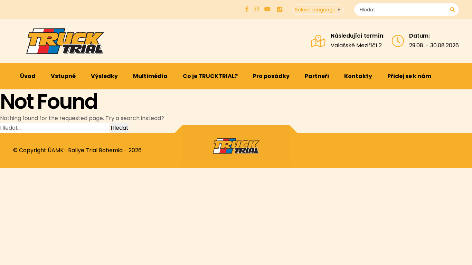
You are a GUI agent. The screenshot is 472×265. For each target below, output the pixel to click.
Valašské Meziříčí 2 (356, 45)
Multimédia (150, 76)
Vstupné (63, 76)
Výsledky (104, 76)
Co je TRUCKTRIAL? (210, 76)
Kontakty (358, 76)
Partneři (317, 76)
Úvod (28, 76)
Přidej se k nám (409, 76)
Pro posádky (271, 76)
